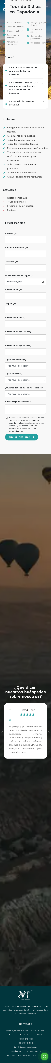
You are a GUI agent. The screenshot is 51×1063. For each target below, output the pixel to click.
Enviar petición (20, 437)
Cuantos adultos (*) (15, 317)
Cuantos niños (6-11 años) (18, 346)
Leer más (32, 1013)
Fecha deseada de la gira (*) (19, 275)
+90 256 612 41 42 (25, 1043)
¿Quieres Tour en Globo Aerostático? (24, 388)
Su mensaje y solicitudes (18, 402)
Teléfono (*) (11, 261)
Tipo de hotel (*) (13, 374)
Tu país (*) (10, 303)
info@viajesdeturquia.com (25, 1047)
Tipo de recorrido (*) (15, 359)
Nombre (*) (11, 233)
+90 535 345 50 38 (25, 1039)
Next (48, 732)
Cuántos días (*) (13, 289)
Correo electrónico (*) (16, 247)
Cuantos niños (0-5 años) (18, 331)
